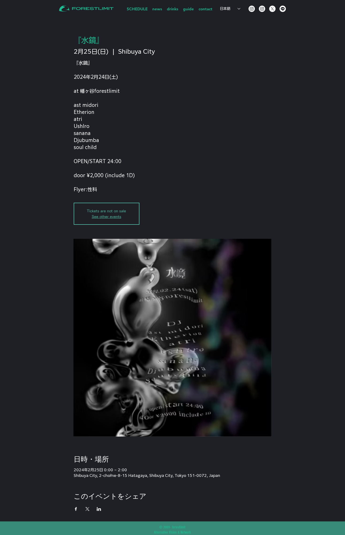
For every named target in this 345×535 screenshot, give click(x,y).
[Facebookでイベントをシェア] (76, 509)
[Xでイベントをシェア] (87, 509)
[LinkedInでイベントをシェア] (99, 509)
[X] (272, 9)
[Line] (283, 9)
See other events (106, 216)
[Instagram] (252, 9)
